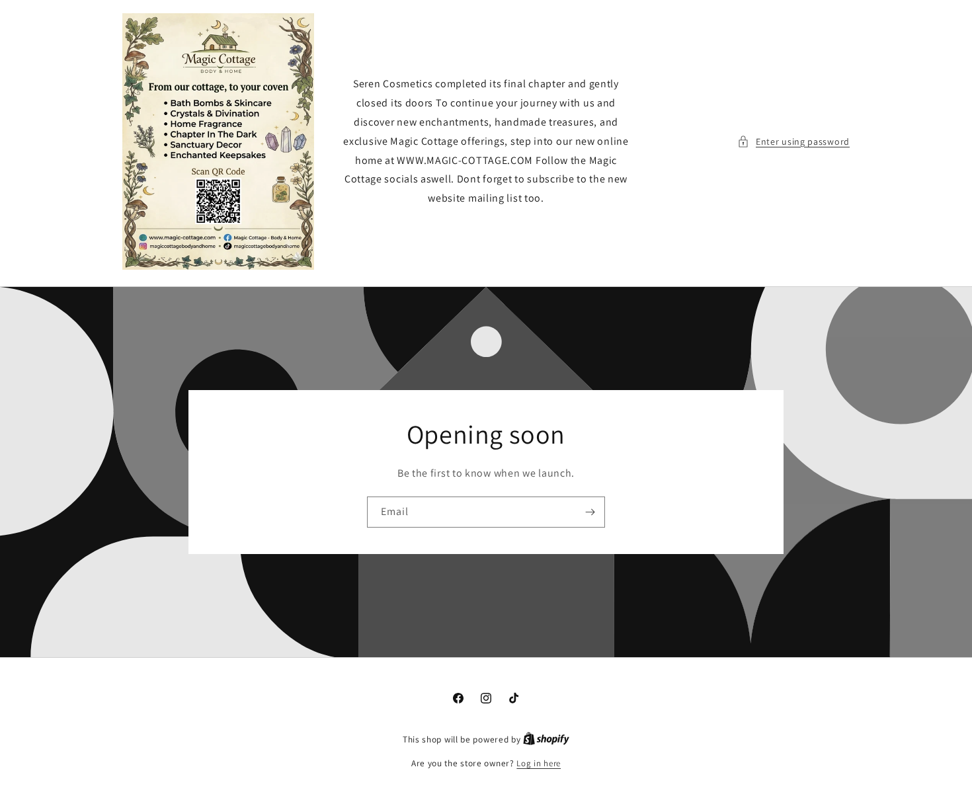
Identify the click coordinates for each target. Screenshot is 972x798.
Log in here (538, 763)
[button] (793, 142)
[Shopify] (546, 739)
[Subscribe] (589, 512)
